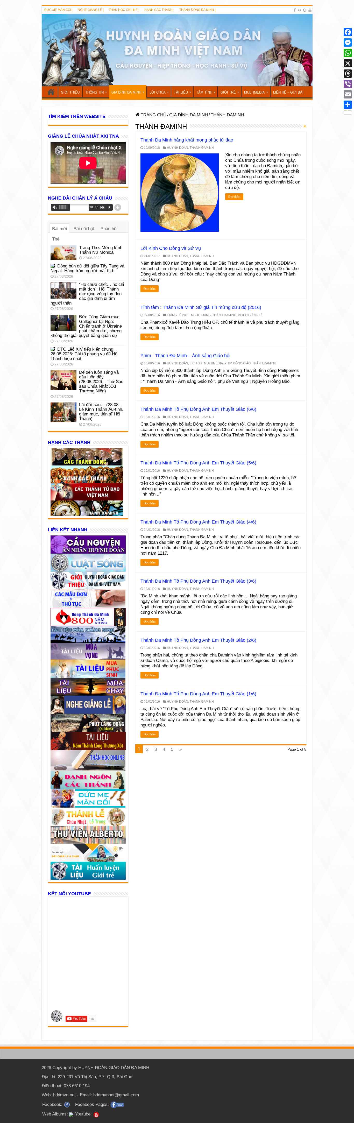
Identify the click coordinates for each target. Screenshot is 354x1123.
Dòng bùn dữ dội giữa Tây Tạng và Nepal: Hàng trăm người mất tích (87, 268)
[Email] (348, 94)
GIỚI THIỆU (70, 92)
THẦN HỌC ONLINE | (124, 10)
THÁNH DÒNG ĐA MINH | (197, 10)
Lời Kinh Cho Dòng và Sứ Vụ (170, 248)
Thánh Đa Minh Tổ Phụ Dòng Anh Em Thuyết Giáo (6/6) (198, 409)
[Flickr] (299, 10)
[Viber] (348, 84)
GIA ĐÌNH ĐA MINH (126, 92)
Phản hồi (109, 228)
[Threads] (348, 73)
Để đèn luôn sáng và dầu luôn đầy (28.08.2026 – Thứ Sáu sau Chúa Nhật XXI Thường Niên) (101, 381)
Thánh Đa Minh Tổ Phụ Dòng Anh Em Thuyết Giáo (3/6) (198, 581)
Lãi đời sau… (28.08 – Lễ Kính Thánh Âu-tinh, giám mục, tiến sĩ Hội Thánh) (101, 411)
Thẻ (55, 239)
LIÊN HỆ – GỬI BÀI (288, 92)
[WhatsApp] (348, 53)
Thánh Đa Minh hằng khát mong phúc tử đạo (186, 140)
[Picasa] (304, 10)
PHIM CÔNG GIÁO (237, 363)
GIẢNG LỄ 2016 (178, 315)
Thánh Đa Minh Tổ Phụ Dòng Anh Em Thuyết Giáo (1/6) (198, 693)
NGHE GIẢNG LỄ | (91, 10)
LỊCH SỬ (196, 363)
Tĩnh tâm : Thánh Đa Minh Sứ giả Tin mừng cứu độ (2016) (200, 307)
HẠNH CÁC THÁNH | (159, 10)
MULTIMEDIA (254, 92)
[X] (348, 63)
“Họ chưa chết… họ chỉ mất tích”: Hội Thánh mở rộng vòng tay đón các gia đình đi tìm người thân (87, 294)
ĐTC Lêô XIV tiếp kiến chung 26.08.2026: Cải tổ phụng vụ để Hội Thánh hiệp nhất (84, 354)
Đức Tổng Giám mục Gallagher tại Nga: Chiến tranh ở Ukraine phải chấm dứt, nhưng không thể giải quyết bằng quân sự (86, 326)
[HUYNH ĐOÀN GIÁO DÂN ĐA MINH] (177, 50)
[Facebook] (294, 10)
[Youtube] (310, 10)
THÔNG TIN (94, 92)
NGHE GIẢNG (201, 315)
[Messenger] (348, 42)
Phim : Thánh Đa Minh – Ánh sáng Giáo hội (185, 355)
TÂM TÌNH (204, 92)
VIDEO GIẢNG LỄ (250, 315)
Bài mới (59, 228)
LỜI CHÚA (158, 92)
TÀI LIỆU (181, 92)
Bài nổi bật (84, 228)
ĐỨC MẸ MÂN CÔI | (58, 10)
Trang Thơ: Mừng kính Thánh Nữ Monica (100, 250)
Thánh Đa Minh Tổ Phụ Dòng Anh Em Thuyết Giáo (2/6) (198, 640)
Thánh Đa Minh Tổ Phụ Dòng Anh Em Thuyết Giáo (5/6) (198, 462)
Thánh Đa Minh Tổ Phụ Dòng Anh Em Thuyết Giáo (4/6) (198, 522)
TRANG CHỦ (51, 91)
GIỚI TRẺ (228, 92)
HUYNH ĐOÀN (177, 148)
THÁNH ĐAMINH (202, 148)
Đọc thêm (234, 197)
